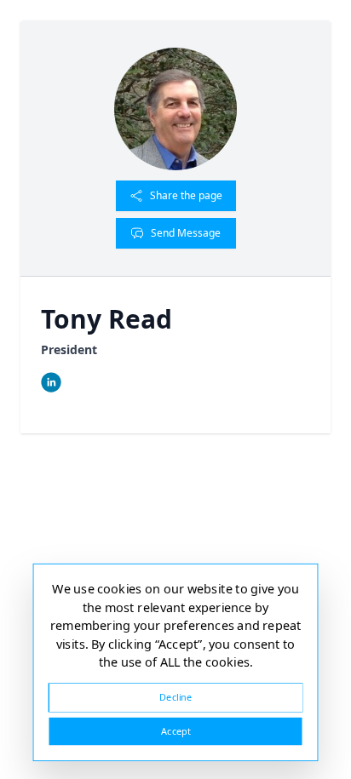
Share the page (186, 195)
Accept (175, 731)
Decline (175, 696)
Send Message (186, 233)
